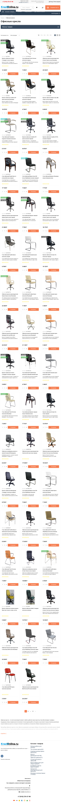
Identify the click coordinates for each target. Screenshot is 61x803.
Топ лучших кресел (36, 749)
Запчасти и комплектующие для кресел (36, 770)
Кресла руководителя (35, 755)
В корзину (13, 73)
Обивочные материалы (23, 780)
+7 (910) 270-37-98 (7, 1)
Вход (51, 1)
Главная (19, 11)
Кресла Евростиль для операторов (36, 763)
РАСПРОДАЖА (55, 13)
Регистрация (57, 1)
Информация (28, 11)
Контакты (5, 15)
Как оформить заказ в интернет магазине (18, 783)
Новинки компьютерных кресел (37, 752)
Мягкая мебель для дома (36, 747)
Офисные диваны (36, 757)
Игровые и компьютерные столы (37, 773)
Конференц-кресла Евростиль (35, 766)
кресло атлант (28, 9)
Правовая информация (5, 759)
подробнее (3, 733)
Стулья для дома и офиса (35, 760)
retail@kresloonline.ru (23, 2)
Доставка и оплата (40, 11)
